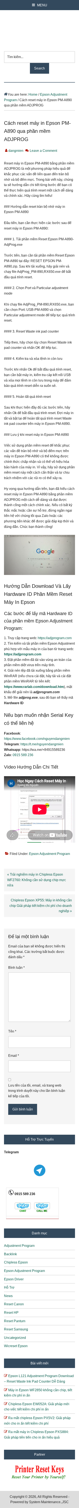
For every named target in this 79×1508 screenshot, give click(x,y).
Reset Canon (14, 1304)
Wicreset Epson (16, 1346)
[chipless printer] (39, 1479)
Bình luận (16, 967)
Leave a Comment (43, 150)
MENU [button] (42, 5)
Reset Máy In (39, 28)
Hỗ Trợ (9, 1287)
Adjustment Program (19, 1245)
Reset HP (11, 1312)
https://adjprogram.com (55, 638)
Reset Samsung (16, 1329)
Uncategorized (15, 1338)
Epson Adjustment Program (49, 854)
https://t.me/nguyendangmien (41, 744)
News (8, 1296)
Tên (12, 1031)
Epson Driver (14, 1279)
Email (13, 1055)
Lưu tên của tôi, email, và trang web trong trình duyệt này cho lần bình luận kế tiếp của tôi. (36, 1091)
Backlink (10, 1254)
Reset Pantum (14, 1321)
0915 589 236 (23, 755)
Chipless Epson (16, 1262)
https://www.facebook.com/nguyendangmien (37, 738)
